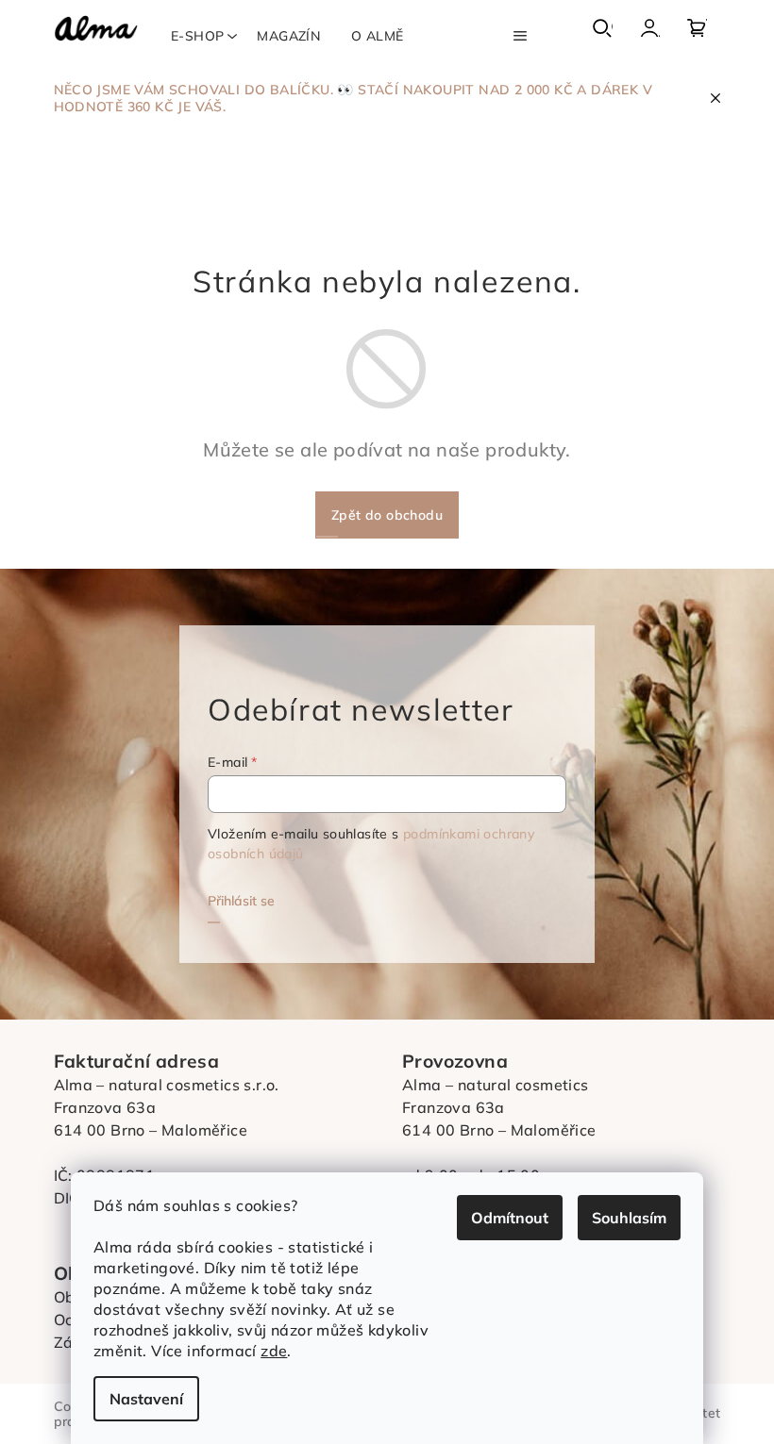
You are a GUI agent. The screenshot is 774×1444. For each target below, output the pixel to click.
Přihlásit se (241, 900)
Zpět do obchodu (387, 514)
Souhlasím (629, 1217)
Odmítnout (509, 1217)
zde (274, 1350)
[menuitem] (197, 36)
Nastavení (146, 1398)
